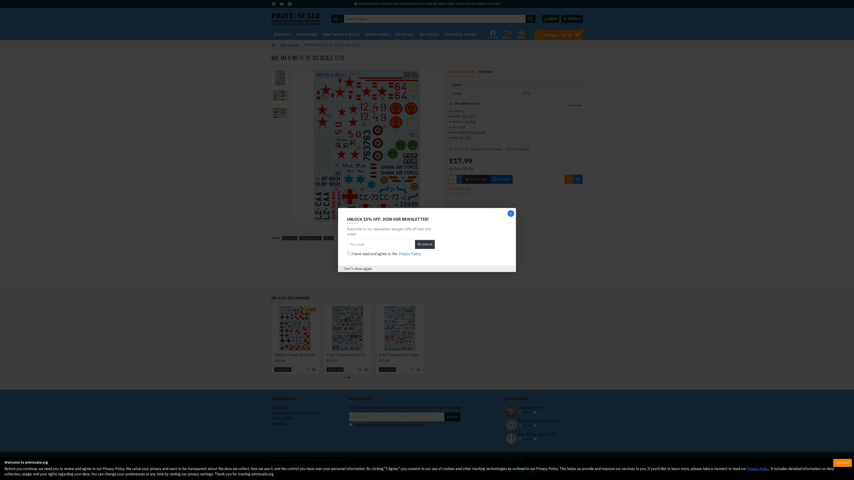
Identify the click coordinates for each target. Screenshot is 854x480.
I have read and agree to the (386, 254)
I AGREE (844, 462)
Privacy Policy (758, 468)
